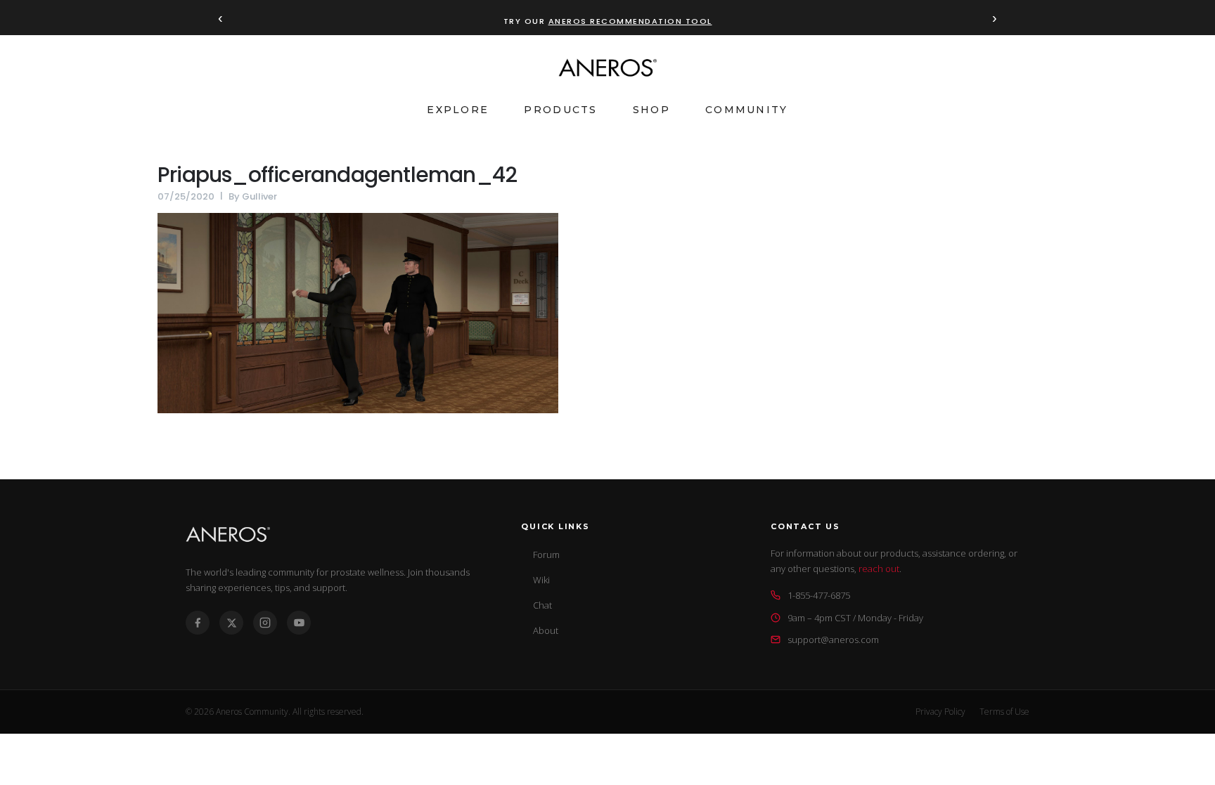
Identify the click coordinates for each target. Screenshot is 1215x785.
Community (746, 109)
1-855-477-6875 (819, 595)
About (545, 630)
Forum (546, 554)
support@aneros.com (833, 639)
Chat (542, 605)
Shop (651, 109)
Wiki (541, 579)
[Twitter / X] (231, 623)
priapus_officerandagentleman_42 (337, 175)
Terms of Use (1004, 712)
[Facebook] (198, 623)
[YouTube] (299, 623)
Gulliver (259, 196)
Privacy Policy (940, 712)
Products (560, 109)
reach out (879, 568)
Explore (458, 109)
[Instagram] (265, 623)
